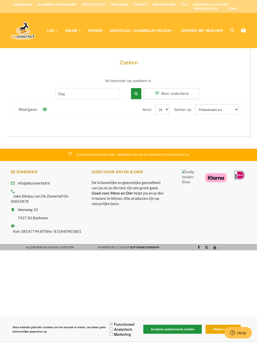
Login (231, 8)
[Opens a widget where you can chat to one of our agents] (238, 333)
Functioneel (124, 324)
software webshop (144, 247)
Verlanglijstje (205, 8)
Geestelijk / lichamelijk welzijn (140, 30)
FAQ (184, 4)
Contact (140, 4)
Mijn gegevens (164, 4)
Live (50, 30)
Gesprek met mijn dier (202, 30)
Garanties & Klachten (210, 4)
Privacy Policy (93, 4)
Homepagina (22, 4)
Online (71, 30)
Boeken (95, 30)
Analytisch (123, 329)
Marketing (122, 334)
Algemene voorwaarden (57, 4)
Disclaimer (119, 4)
